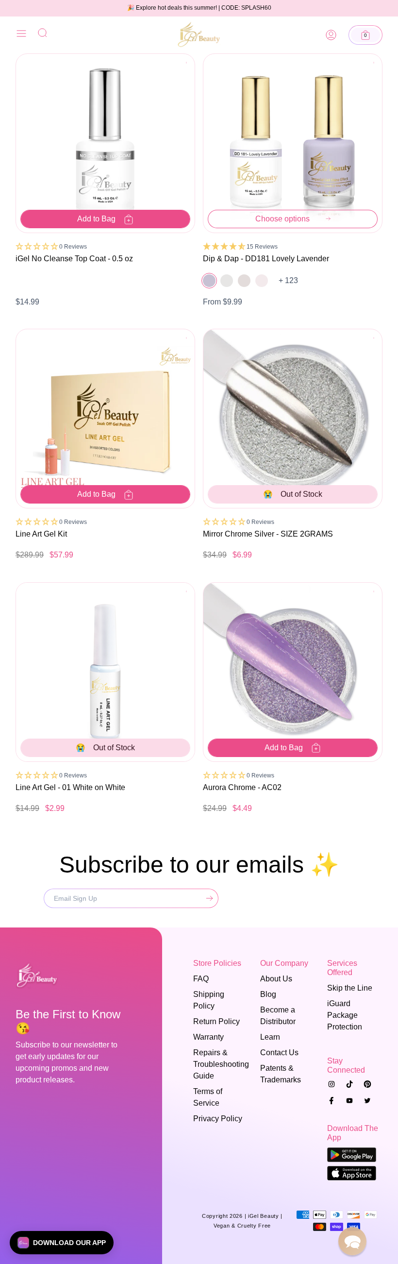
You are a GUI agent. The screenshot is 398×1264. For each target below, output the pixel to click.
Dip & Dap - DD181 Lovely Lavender (266, 258)
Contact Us (279, 1052)
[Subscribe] (207, 898)
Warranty (208, 1037)
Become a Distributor (278, 1016)
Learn (270, 1037)
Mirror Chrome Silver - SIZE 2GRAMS (268, 534)
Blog (268, 994)
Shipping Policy (208, 1000)
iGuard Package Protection (344, 1015)
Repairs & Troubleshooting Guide (217, 1064)
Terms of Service (207, 1097)
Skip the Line (349, 988)
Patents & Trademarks (280, 1074)
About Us (276, 979)
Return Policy (216, 1021)
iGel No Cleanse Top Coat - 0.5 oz (74, 258)
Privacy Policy (217, 1118)
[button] (365, 35)
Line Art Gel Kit (41, 534)
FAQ (201, 979)
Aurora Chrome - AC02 (242, 787)
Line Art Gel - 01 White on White (70, 787)
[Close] (21, 35)
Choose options (282, 219)
